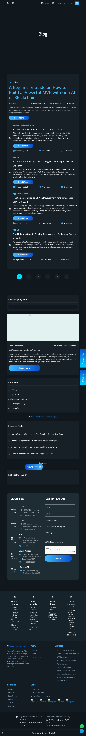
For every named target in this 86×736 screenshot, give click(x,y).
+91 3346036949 (28, 546)
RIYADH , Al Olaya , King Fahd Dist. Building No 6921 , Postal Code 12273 (31, 556)
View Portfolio (34, 466)
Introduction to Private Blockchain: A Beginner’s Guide (32, 454)
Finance (11, 693)
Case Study (37, 657)
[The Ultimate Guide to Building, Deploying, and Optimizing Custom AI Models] (10, 245)
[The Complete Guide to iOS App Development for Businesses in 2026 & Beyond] (10, 208)
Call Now (83, 376)
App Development (20, 194)
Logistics (11, 706)
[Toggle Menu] (77, 3)
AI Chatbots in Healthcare (23, 125)
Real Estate (12, 696)
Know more (24, 368)
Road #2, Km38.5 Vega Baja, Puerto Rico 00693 (31, 572)
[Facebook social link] (60, 3)
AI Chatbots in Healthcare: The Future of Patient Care (38, 129)
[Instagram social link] (68, 3)
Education (12, 699)
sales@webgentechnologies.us (43, 696)
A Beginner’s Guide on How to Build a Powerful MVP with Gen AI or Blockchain (42, 92)
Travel (11, 703)
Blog (34, 654)
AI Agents (12, 394)
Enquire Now (83, 357)
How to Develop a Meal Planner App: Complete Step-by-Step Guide (37, 434)
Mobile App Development (66, 660)
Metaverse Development (66, 674)
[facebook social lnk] (9, 481)
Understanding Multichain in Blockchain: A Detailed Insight (34, 441)
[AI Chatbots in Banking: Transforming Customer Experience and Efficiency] (10, 172)
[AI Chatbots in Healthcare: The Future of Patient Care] (10, 138)
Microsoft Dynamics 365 (66, 671)
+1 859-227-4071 (29, 529)
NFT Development (64, 657)
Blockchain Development (66, 650)
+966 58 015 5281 (28, 562)
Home (11, 82)
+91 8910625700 (39, 693)
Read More (19, 118)
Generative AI (62, 681)
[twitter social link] (64, 3)
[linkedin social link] (71, 3)
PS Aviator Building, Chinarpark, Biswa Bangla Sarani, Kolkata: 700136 (30, 540)
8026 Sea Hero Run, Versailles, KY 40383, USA (32, 525)
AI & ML (16, 157)
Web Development (64, 667)
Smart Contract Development (68, 654)
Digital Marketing (63, 664)
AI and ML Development (66, 677)
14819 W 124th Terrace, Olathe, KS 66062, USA (31, 511)
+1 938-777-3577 (29, 515)
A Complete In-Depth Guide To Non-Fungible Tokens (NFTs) (34, 447)
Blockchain (13, 103)
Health (10, 689)
